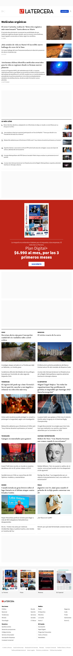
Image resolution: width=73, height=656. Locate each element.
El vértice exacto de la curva (49, 335)
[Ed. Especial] (64, 591)
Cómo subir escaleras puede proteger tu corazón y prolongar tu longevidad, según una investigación (18, 418)
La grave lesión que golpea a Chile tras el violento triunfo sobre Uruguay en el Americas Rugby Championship (54, 419)
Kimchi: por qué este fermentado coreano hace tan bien (54, 528)
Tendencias (5, 382)
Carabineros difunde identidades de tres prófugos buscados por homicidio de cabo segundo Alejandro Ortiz (17, 374)
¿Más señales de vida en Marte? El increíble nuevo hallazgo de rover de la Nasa (22, 46)
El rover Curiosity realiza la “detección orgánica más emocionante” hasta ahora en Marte (21, 28)
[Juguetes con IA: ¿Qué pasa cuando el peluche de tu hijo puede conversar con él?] (55, 504)
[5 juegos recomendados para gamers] (18, 453)
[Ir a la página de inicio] (36, 11)
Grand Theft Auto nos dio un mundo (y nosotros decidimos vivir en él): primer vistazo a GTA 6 (17, 467)
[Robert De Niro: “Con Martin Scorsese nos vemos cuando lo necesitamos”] (55, 453)
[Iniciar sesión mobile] (70, 11)
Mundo (3, 485)
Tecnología (5, 436)
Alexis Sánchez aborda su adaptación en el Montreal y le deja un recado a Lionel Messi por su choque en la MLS (31, 126)
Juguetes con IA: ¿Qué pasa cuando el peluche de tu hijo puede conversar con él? (54, 490)
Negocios (41, 332)
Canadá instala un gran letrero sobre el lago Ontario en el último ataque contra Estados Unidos (17, 490)
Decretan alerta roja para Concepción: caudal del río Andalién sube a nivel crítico (17, 337)
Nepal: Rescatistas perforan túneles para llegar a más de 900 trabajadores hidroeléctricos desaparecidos (17, 520)
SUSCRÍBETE (36, 264)
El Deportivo (42, 382)
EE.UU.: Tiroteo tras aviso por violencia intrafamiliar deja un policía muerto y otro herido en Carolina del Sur (17, 529)
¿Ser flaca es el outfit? (45, 518)
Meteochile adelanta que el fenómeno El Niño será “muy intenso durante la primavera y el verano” (33, 140)
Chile (3, 332)
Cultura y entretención (46, 436)
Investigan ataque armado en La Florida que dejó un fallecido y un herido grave (17, 366)
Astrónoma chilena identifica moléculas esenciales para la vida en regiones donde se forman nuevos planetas (22, 65)
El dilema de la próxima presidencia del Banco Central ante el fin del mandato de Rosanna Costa (54, 366)
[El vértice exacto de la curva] (55, 351)
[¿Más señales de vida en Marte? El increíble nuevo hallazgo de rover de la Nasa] (59, 51)
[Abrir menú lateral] (3, 11)
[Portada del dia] (36, 237)
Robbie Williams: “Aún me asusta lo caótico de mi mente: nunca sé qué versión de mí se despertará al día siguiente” (54, 468)
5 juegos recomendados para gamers (16, 439)
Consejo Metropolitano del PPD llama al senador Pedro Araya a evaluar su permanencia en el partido (31, 156)
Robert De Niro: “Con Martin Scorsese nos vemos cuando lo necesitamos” (53, 440)
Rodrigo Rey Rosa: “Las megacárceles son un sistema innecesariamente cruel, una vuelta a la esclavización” (53, 477)
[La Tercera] (10, 591)
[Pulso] (28, 591)
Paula (40, 485)
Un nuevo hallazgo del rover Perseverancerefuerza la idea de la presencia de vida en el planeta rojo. (22, 51)
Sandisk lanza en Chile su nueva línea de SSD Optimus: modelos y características (16, 476)
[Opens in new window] (46, 591)
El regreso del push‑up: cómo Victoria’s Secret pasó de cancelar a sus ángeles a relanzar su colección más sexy (17, 387)
